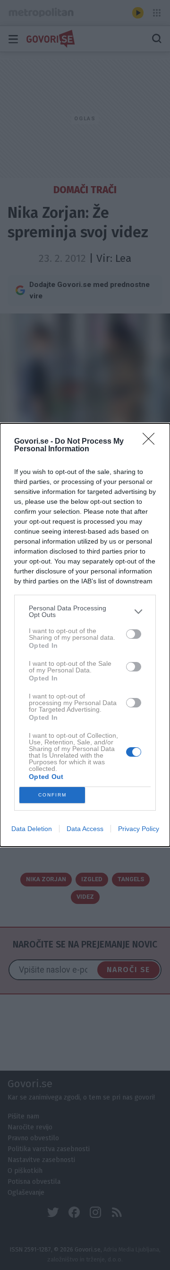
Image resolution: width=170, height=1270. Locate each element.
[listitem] (85, 611)
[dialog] (85, 635)
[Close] (152, 442)
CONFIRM (52, 794)
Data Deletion (31, 828)
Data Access (85, 828)
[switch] (133, 634)
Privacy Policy (138, 828)
